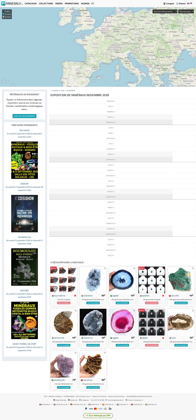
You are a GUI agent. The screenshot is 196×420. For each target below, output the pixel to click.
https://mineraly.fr (135, 400)
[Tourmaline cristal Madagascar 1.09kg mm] (63, 279)
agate (115, 295)
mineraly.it (95, 404)
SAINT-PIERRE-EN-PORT (24, 347)
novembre (71, 90)
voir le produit (63, 303)
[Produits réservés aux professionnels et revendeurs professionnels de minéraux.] (75, 296)
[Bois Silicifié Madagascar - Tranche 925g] (181, 322)
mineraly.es (109, 404)
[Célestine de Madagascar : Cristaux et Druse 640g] (93, 279)
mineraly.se (152, 404)
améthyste (59, 379)
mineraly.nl (123, 404)
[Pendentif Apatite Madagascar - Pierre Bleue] (151, 279)
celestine (88, 295)
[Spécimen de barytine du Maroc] (93, 364)
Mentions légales (55, 396)
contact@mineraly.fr (116, 400)
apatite (145, 295)
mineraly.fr (46, 404)
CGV (45, 396)
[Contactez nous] (93, 3)
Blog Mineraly (60, 400)
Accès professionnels (116, 396)
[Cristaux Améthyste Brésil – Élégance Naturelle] (63, 364)
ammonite (59, 337)
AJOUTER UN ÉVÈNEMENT (24, 116)
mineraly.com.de (79, 404)
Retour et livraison (99, 396)
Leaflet (172, 86)
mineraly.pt (138, 404)
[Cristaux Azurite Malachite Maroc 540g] (181, 279)
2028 (62, 90)
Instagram (85, 400)
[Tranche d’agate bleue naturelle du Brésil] (122, 279)
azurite (175, 295)
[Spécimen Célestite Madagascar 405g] (93, 322)
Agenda (55, 90)
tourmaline (59, 295)
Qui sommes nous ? (83, 396)
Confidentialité (69, 396)
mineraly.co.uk (62, 404)
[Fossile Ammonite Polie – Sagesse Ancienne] (63, 322)
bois (173, 337)
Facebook (73, 400)
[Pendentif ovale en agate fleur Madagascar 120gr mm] (151, 322)
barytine (87, 379)
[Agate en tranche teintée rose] (122, 322)
